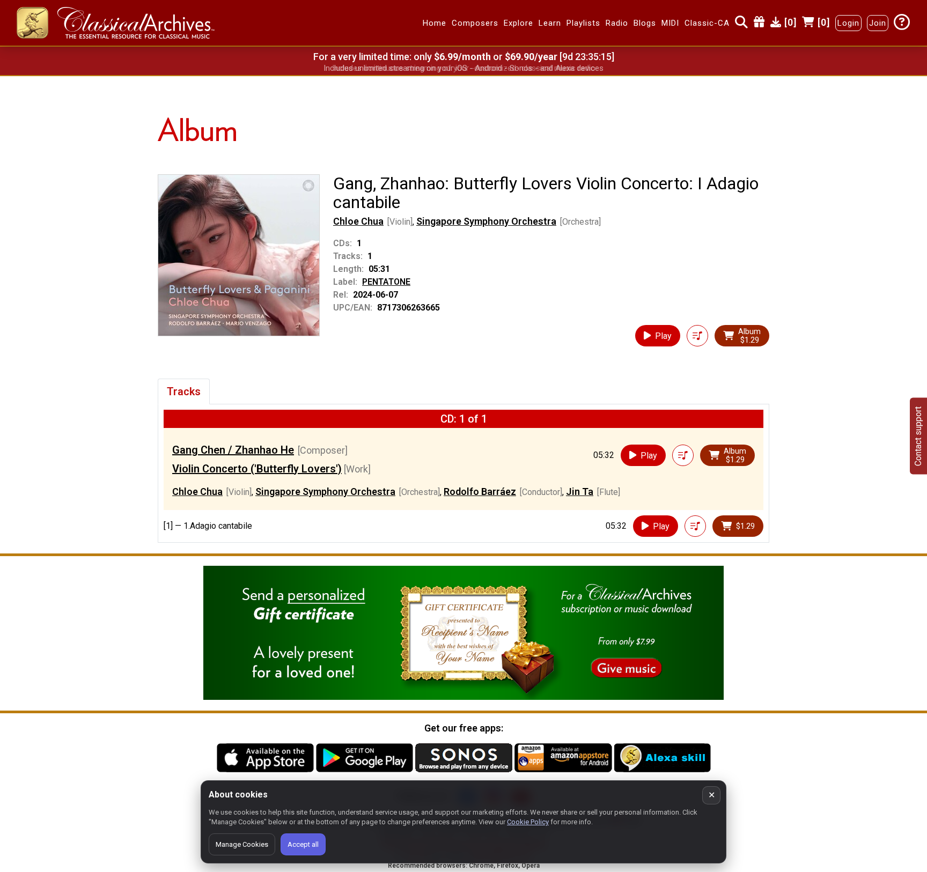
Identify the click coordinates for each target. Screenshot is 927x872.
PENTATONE (386, 282)
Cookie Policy (528, 822)
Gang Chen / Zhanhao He (233, 450)
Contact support (918, 436)
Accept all (303, 844)
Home (434, 23)
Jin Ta (579, 491)
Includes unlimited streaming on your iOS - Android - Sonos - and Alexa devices (463, 68)
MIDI (670, 23)
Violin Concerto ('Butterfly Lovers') (257, 468)
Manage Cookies (242, 844)
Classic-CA (707, 23)
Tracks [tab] (184, 391)
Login (848, 23)
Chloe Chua (358, 221)
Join (877, 23)
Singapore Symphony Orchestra (486, 221)
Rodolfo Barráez (480, 491)
